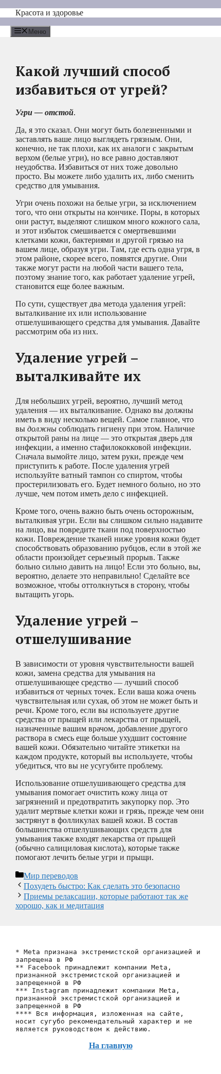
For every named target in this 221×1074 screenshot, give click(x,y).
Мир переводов (51, 875)
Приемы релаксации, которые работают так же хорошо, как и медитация (101, 901)
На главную (111, 1045)
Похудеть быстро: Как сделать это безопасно (102, 886)
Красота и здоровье (49, 12)
